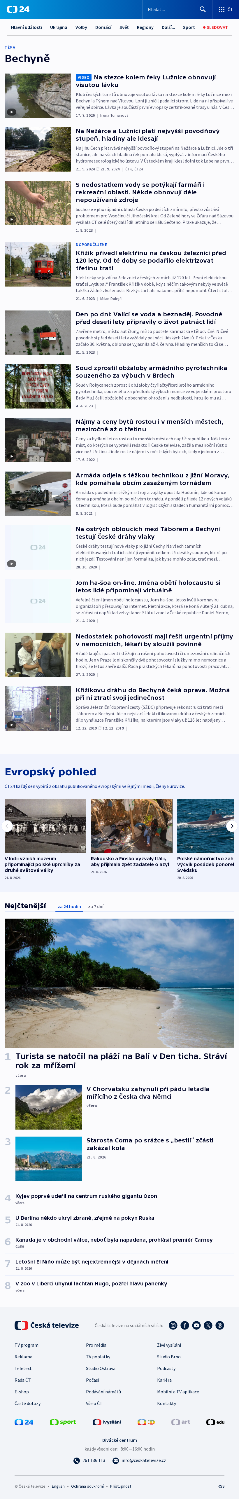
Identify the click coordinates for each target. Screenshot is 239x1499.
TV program (26, 1345)
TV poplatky (98, 1357)
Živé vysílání (169, 1345)
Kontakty (166, 1403)
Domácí (103, 27)
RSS (221, 1486)
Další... (168, 27)
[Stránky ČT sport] (63, 1422)
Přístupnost (120, 1486)
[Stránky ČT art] (180, 1422)
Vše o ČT (94, 1403)
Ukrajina (58, 27)
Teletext (23, 1368)
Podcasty (166, 1368)
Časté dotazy (28, 1403)
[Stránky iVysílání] (107, 1422)
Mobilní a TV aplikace (178, 1392)
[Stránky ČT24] (24, 1422)
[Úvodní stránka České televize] (47, 1325)
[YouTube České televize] (196, 1325)
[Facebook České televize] (184, 1325)
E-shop (22, 1392)
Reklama (23, 1357)
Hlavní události (26, 27)
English (58, 1486)
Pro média (96, 1345)
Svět (124, 27)
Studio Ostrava (100, 1368)
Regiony (145, 27)
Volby (81, 27)
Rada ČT (23, 1380)
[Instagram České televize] (173, 1325)
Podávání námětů (103, 1392)
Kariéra (164, 1380)
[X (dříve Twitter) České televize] (208, 1325)
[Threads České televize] (219, 1325)
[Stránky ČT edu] (215, 1422)
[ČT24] (18, 9)
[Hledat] (203, 9)
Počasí (92, 1380)
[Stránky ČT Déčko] (146, 1422)
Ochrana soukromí (87, 1486)
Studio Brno (169, 1357)
